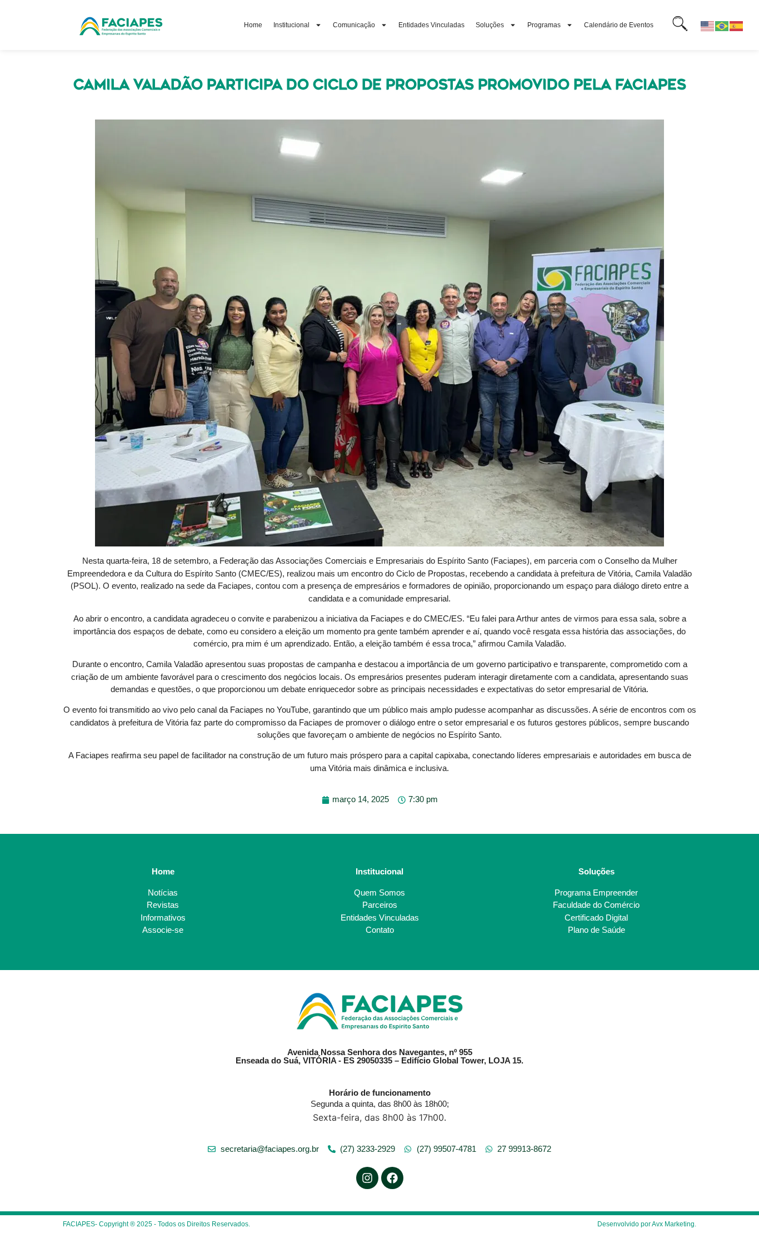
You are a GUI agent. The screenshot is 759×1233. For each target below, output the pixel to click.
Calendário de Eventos (618, 25)
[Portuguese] (722, 25)
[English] (708, 25)
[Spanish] (737, 25)
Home (253, 25)
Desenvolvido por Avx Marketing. (646, 1224)
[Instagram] (367, 1178)
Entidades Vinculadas (431, 25)
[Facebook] (392, 1178)
